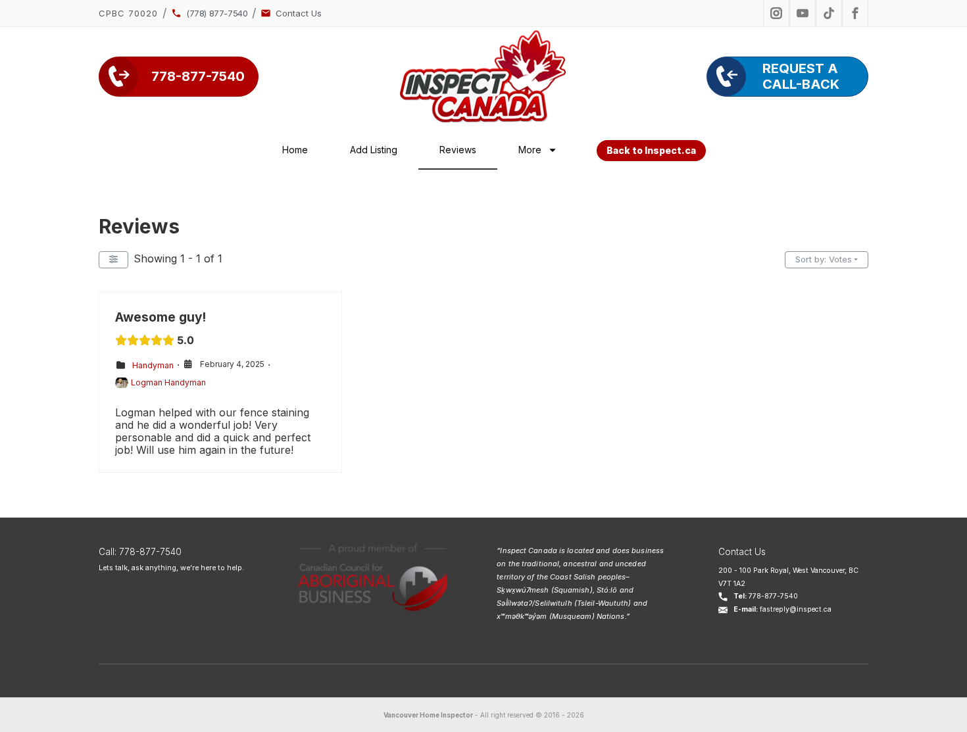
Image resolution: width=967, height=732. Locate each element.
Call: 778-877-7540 (140, 552)
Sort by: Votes (823, 259)
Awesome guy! (160, 317)
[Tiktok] (829, 13)
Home (295, 149)
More (529, 149)
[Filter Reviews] (113, 259)
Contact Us (742, 552)
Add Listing (373, 149)
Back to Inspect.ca (651, 150)
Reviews (457, 149)
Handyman (153, 365)
